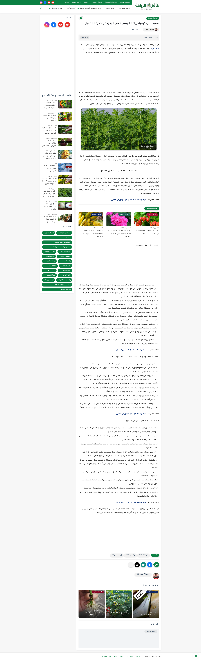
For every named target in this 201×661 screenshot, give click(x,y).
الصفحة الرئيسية (124, 2)
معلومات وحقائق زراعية (63, 284)
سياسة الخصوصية (111, 2)
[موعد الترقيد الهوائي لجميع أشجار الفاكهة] (65, 116)
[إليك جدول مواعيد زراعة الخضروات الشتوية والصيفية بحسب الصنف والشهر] (65, 104)
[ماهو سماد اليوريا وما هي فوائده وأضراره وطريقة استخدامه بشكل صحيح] (65, 167)
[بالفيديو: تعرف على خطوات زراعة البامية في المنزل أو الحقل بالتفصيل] (65, 192)
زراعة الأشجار (50, 256)
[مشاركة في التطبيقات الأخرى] (130, 564)
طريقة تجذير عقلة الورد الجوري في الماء (93, 614)
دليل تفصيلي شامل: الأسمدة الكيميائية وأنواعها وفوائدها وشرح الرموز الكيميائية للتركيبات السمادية (49, 131)
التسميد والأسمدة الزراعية (62, 247)
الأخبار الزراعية (66, 237)
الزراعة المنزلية (153, 18)
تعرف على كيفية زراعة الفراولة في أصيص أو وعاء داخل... (147, 232)
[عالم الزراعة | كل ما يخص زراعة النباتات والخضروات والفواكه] (147, 6)
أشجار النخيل (49, 233)
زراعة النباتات (51, 275)
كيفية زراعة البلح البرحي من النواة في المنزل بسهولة (50, 156)
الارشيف (86, 2)
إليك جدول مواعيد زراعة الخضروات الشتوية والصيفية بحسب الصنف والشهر (50, 106)
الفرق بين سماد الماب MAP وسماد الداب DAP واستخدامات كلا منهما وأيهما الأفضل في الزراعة (50, 207)
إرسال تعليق (150, 631)
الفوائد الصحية (50, 252)
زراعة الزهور (67, 270)
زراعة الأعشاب (96, 8)
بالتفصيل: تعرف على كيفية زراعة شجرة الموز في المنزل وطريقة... (92, 234)
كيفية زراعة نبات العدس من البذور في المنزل (129, 200)
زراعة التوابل (67, 266)
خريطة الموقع (76, 2)
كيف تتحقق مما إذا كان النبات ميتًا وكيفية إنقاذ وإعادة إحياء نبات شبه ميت (50, 220)
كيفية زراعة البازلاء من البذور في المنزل (131, 414)
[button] (149, 564)
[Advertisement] (119, 73)
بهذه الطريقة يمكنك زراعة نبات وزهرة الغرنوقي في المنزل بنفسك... (119, 234)
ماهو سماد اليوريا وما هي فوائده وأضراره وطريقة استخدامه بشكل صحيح (50, 169)
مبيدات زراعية (49, 280)
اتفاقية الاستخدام (97, 2)
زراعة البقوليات (130, 555)
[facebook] (45, 2)
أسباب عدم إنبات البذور (148, 615)
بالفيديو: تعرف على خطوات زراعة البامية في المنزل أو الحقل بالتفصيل (50, 194)
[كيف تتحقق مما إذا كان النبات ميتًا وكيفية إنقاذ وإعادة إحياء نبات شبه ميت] (65, 217)
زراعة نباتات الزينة (65, 280)
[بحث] (41, 8)
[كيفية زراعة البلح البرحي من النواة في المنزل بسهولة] (65, 154)
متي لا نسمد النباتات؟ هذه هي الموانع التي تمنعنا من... (119, 612)
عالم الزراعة (154, 49)
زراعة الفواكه (66, 275)
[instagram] (41, 2)
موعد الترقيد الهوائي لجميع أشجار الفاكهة (50, 118)
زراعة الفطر (51, 270)
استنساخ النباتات (65, 233)
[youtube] (52, 2)
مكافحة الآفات (66, 289)
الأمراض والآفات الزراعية (62, 242)
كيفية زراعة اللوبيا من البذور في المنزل (131, 503)
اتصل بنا (67, 2)
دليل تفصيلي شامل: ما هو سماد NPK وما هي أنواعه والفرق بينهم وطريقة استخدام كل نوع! (49, 181)
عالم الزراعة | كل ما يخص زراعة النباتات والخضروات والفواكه (123, 657)
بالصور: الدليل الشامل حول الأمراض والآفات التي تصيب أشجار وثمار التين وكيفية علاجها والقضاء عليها (49, 144)
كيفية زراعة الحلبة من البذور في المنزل (131, 350)
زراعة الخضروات (117, 555)
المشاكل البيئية (66, 256)
